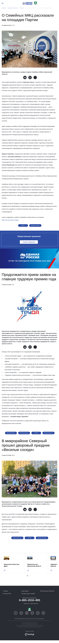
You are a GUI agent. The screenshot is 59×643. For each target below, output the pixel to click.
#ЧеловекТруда (24, 433)
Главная (4, 7)
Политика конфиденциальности (29, 623)
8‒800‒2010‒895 (29, 600)
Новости (22, 7)
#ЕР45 (23, 225)
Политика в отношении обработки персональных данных (29, 625)
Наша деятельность (13, 7)
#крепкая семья (35, 225)
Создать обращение (29, 242)
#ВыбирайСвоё (11, 433)
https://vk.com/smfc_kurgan (10, 220)
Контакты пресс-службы (28, 593)
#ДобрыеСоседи (42, 537)
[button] (27, 575)
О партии (5, 591)
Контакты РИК (7, 593)
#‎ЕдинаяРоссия (48, 433)
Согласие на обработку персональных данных (29, 626)
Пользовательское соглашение (29, 622)
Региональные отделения (47, 591)
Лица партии (25, 591)
